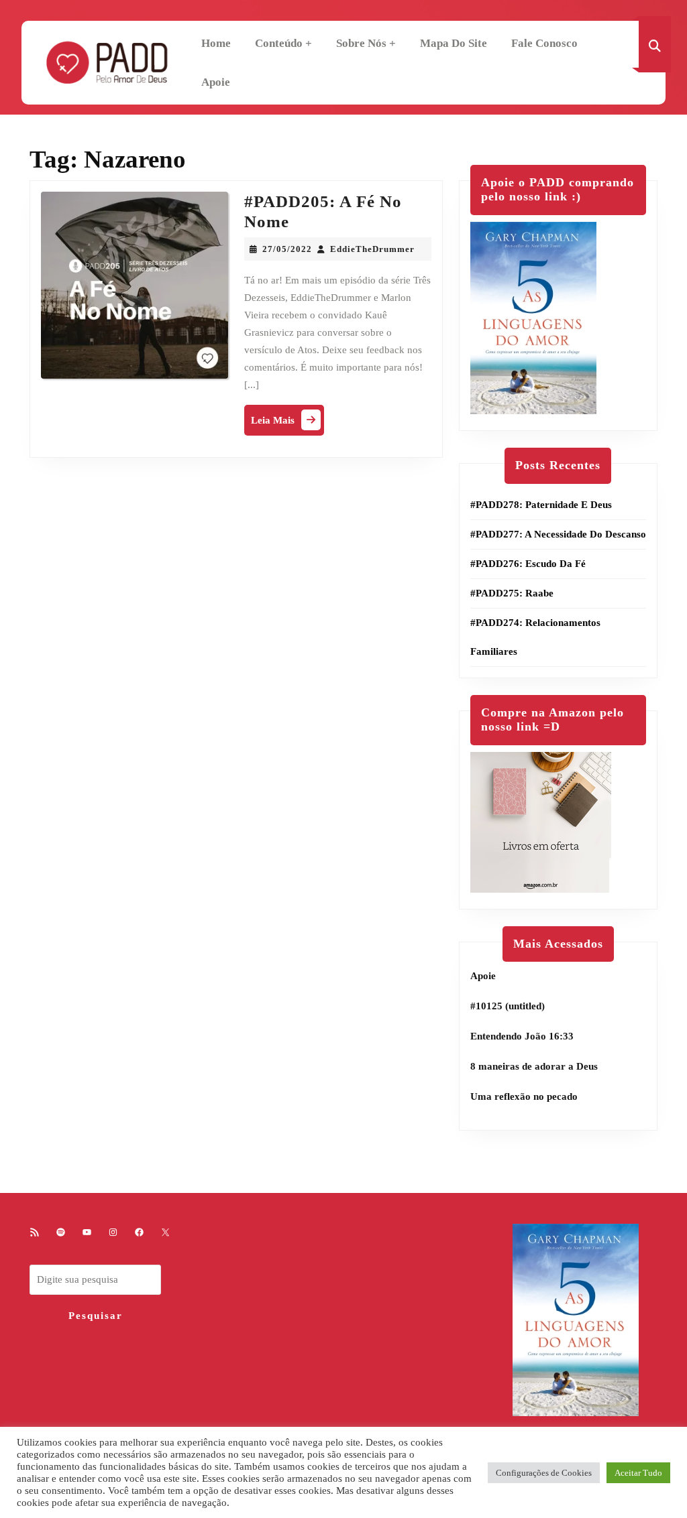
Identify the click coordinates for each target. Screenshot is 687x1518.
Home (216, 43)
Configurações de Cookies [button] (544, 1473)
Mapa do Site (453, 43)
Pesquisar (95, 1315)
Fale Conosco (544, 43)
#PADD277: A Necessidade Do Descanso (558, 534)
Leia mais (287, 423)
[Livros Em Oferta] (540, 821)
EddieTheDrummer (372, 249)
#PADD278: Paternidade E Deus (541, 504)
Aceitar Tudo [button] (638, 1473)
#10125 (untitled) (507, 1006)
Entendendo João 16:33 (522, 1036)
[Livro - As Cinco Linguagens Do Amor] (533, 317)
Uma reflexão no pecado (524, 1096)
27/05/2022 (287, 249)
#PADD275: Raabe (511, 593)
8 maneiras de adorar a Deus (534, 1066)
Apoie (215, 82)
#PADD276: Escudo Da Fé (528, 563)
